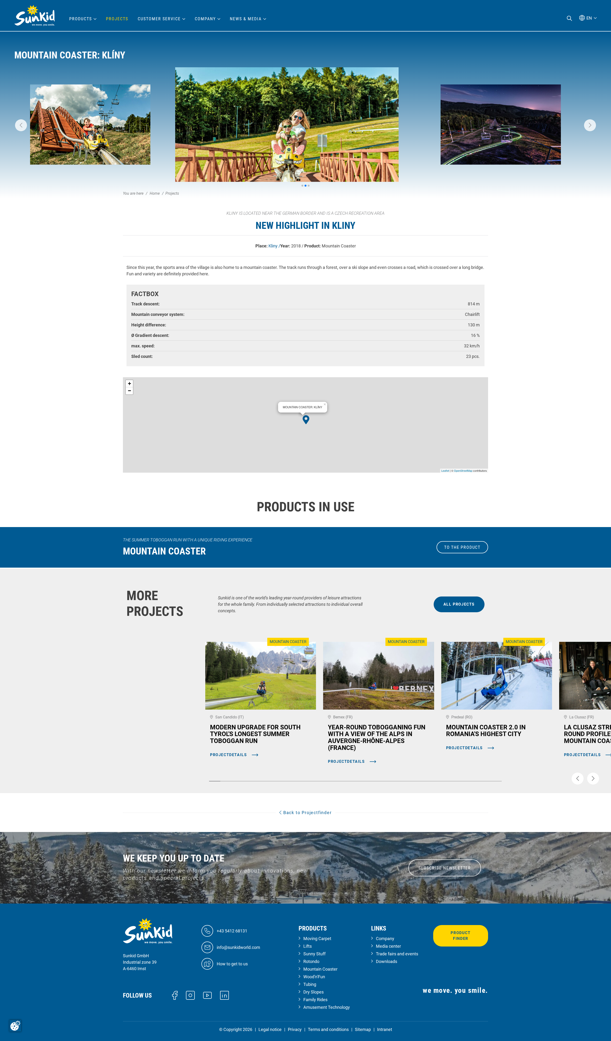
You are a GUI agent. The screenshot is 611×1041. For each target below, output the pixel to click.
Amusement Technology (326, 1007)
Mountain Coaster (320, 969)
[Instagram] (190, 994)
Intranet (384, 1029)
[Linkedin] (224, 994)
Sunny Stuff (314, 953)
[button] (21, 125)
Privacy (295, 1029)
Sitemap (363, 1029)
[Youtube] (207, 995)
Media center (388, 946)
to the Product (462, 547)
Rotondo (311, 961)
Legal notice (270, 1029)
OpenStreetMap (463, 470)
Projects (117, 18)
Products (80, 18)
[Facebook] (175, 994)
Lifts (307, 946)
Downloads (386, 961)
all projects (459, 604)
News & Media (246, 18)
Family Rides (315, 999)
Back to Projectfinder (307, 812)
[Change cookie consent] (15, 1025)
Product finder (460, 936)
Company (385, 938)
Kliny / (274, 245)
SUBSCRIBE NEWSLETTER (444, 867)
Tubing (309, 984)
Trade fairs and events (397, 953)
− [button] (129, 391)
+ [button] (129, 384)
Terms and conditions (328, 1029)
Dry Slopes (313, 991)
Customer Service (159, 18)
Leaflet (445, 470)
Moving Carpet (317, 938)
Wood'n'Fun (314, 976)
